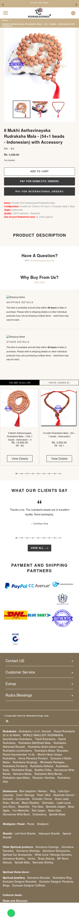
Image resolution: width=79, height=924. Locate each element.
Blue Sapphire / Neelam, (33, 791)
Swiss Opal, (55, 810)
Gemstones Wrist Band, (16, 814)
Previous (3, 5)
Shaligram (43, 824)
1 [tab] (16, 473)
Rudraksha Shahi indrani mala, (46, 746)
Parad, (31, 824)
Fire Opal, (38, 806)
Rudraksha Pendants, (15, 766)
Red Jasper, (39, 810)
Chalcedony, (40, 814)
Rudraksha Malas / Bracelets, (52, 750)
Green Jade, (62, 799)
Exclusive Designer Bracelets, (20, 881)
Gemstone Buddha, (14, 858)
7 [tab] (49, 473)
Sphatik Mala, (22, 862)
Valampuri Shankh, (49, 833)
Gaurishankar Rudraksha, (18, 739)
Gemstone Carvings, (47, 847)
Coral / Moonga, (25, 795)
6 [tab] (43, 473)
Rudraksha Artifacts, (42, 766)
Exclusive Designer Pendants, (56, 881)
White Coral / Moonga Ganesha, (53, 854)
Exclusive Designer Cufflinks (28, 885)
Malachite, (24, 806)
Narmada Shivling (43, 862)
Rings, (6, 885)
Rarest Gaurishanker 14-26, (19, 754)
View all (38, 548)
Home (5, 20)
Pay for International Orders (39, 191)
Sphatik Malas (57, 814)
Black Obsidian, (31, 802)
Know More (39, 282)
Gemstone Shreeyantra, (57, 851)
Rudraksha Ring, (62, 877)
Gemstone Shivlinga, (28, 851)
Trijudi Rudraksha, (45, 739)
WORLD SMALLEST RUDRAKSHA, (43, 735)
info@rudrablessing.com (42, 260)
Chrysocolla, (23, 799)
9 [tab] (60, 473)
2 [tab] (21, 473)
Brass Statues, (46, 858)
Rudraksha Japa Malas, (16, 777)
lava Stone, (9, 806)
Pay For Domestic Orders (39, 181)
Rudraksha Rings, (22, 770)
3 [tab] (27, 473)
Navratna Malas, (22, 774)
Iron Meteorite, (21, 810)
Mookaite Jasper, (56, 806)
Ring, (53, 791)
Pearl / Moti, (44, 795)
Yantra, (32, 858)
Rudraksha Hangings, (25, 762)
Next (76, 5)
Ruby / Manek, (11, 802)
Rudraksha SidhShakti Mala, (34, 743)
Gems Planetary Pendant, (33, 758)
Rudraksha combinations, (17, 750)
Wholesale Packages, (52, 762)
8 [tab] (54, 473)
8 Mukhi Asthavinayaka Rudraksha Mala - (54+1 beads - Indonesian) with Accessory (38, 24)
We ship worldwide (39, 3)
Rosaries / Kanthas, (44, 777)
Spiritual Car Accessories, (18, 854)
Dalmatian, (48, 802)
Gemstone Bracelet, (39, 877)
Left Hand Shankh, (25, 833)
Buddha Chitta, (43, 770)
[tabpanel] (20, 430)
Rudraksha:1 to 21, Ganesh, (35, 731)
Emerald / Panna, (42, 799)
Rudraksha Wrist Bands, (48, 774)
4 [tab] (32, 473)
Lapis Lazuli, (64, 802)
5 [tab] (38, 473)
